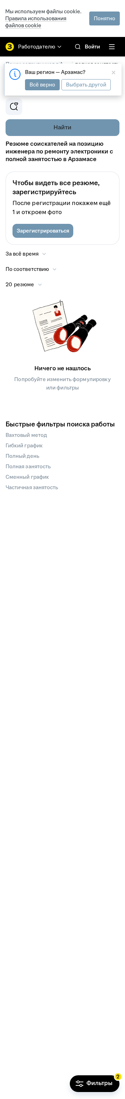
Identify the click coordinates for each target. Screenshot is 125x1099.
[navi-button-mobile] (111, 46)
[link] (78, 47)
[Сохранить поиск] (14, 106)
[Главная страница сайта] (10, 47)
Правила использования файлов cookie (35, 21)
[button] (42, 231)
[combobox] (31, 269)
